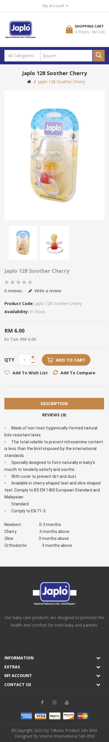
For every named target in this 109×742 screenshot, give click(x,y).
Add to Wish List (30, 372)
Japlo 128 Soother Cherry (61, 81)
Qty (9, 360)
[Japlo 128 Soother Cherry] (54, 155)
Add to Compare (77, 372)
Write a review (47, 290)
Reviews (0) (54, 415)
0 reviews (13, 290)
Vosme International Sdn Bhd (67, 736)
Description (54, 403)
